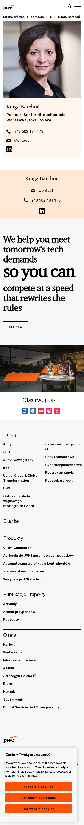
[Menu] (77, 6)
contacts (37, 16)
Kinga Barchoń (69, 16)
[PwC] (8, 6)
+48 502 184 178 (28, 131)
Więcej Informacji (27, 775)
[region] (38, 785)
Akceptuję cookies (39, 786)
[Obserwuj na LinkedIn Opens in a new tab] (25, 411)
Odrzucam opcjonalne (38, 797)
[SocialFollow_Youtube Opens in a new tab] (41, 411)
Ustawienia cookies (38, 809)
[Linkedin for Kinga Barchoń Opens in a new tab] (9, 149)
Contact (21, 140)
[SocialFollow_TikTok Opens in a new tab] (57, 411)
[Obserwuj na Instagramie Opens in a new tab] (49, 411)
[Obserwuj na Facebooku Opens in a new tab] (33, 411)
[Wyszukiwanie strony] (69, 6)
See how (15, 327)
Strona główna (14, 16)
